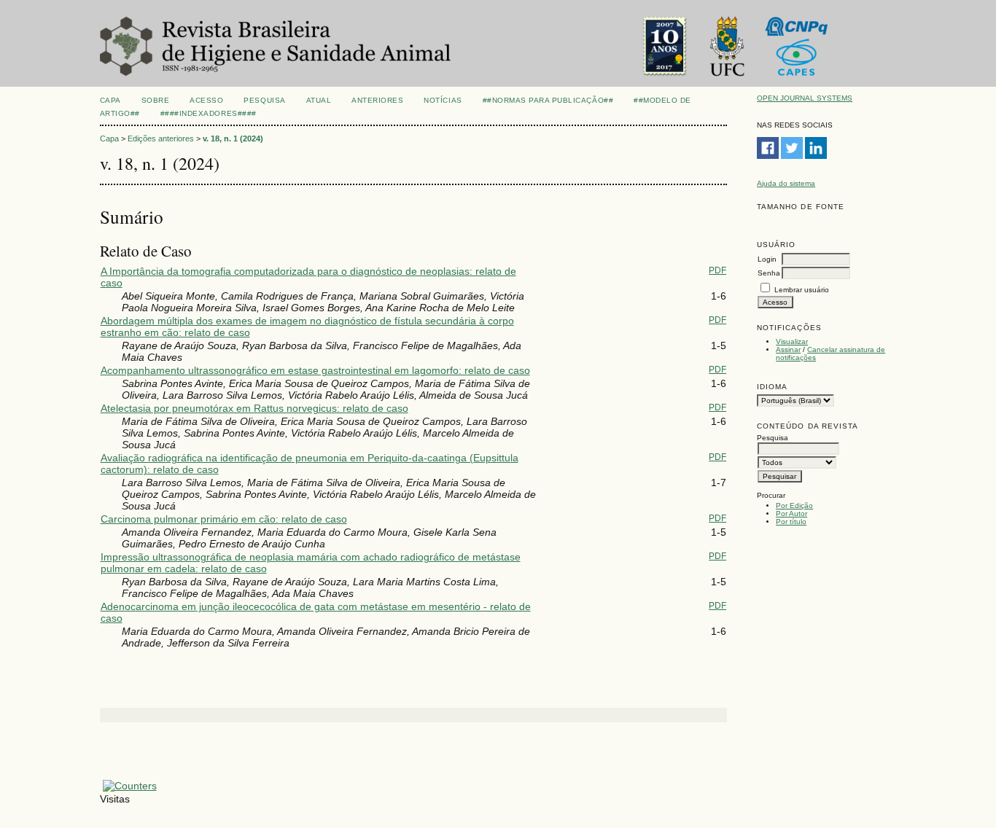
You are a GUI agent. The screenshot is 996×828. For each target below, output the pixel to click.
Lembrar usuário (801, 290)
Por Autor (791, 513)
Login (767, 259)
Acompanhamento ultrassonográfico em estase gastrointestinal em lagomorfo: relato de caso (315, 370)
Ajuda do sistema (786, 183)
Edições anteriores (161, 138)
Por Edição (794, 505)
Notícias (443, 100)
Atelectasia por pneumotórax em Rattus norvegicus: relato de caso (254, 408)
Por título (791, 522)
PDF (717, 270)
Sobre (155, 100)
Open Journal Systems (804, 98)
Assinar (788, 349)
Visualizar (792, 341)
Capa (110, 100)
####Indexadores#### (208, 113)
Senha (769, 273)
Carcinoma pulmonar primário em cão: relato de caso (224, 519)
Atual (319, 100)
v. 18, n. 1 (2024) (233, 138)
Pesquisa (264, 100)
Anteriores (377, 100)
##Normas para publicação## (548, 100)
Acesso (206, 100)
